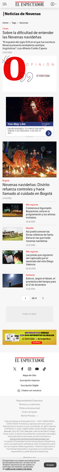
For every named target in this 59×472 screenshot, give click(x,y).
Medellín (30, 228)
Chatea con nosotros (31, 390)
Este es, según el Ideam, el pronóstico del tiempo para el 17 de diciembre (41, 281)
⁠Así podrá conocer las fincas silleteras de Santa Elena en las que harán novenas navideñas (39, 236)
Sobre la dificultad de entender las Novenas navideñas (28, 35)
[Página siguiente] (43, 299)
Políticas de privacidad (29, 408)
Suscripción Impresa (29, 380)
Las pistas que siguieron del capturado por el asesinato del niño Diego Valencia (39, 260)
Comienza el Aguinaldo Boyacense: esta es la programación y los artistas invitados (40, 213)
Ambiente (30, 275)
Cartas (5, 28)
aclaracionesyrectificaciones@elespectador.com (29, 439)
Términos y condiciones (29, 404)
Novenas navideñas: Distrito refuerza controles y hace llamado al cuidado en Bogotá (27, 189)
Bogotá (6, 180)
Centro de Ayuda (29, 412)
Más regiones (32, 204)
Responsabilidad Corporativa (29, 401)
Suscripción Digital (29, 385)
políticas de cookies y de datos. (19, 469)
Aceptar (50, 465)
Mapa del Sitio (29, 375)
